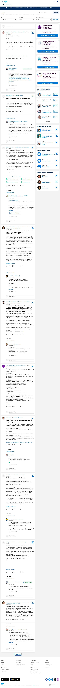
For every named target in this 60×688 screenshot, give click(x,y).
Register (36, 7)
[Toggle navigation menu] (57, 5)
